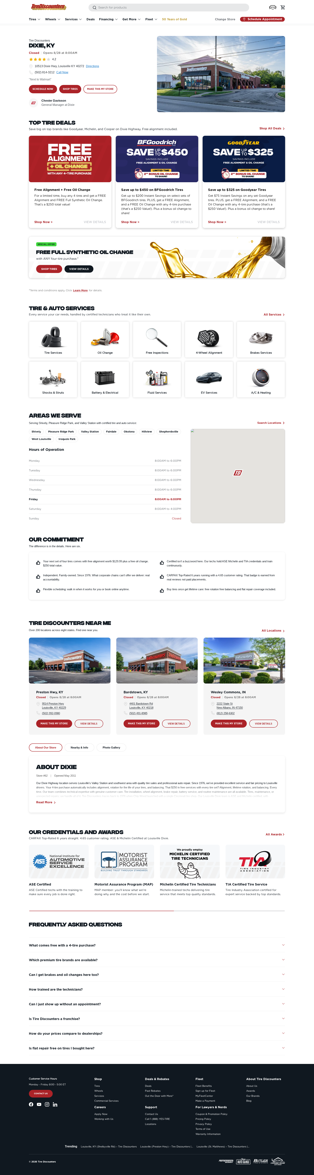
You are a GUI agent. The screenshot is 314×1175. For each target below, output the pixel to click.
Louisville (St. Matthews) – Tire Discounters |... (223, 1146)
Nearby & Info (79, 747)
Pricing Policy (203, 1119)
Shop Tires (49, 268)
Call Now (62, 72)
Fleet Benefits (204, 1086)
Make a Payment (205, 1100)
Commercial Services (106, 1100)
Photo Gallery (111, 747)
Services (71, 19)
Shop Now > (43, 222)
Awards (250, 1091)
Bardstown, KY (136, 692)
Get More (129, 19)
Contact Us (41, 1093)
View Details (95, 222)
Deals (90, 19)
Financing (106, 19)
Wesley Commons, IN (228, 692)
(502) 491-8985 (138, 713)
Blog (248, 1100)
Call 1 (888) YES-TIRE (157, 1119)
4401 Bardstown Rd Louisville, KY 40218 (141, 705)
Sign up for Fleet (205, 1091)
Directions (92, 66)
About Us (251, 1086)
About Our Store (45, 747)
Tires (32, 19)
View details (89, 723)
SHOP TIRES (70, 89)
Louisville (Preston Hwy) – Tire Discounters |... (166, 1146)
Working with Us (103, 1119)
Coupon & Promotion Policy (212, 1114)
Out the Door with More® (159, 1096)
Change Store (225, 19)
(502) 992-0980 (51, 713)
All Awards (274, 834)
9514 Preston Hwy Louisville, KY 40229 (54, 705)
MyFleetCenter (204, 1096)
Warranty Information (208, 1134)
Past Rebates (152, 1091)
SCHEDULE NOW (43, 89)
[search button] (92, 8)
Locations (150, 1124)
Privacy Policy (204, 1124)
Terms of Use (203, 1129)
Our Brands (252, 1096)
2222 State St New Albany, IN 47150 (230, 705)
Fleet (149, 19)
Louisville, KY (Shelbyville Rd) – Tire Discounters (109, 1146)
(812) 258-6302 (226, 713)
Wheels (50, 19)
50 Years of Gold (174, 19)
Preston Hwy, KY (49, 692)
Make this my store (54, 723)
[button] (272, 7)
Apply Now (100, 1114)
